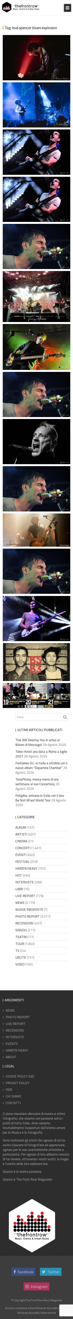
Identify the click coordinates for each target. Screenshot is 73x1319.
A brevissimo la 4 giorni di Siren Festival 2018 (36, 457)
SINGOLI (21, 930)
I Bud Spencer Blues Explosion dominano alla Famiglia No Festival (35, 624)
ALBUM (20, 827)
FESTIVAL (22, 861)
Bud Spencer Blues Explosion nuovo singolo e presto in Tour (35, 499)
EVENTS (12, 1043)
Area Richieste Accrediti (43, 1308)
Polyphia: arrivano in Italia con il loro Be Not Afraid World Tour (39, 798)
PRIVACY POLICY (17, 1083)
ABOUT (11, 1057)
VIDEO (20, 964)
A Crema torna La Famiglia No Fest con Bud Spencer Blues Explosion (37, 696)
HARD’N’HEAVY (17, 1050)
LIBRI (19, 889)
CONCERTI (23, 848)
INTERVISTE (24, 882)
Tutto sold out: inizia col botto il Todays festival (34, 310)
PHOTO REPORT (27, 916)
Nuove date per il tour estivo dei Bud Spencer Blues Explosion (37, 669)
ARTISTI (21, 834)
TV (17, 950)
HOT (18, 875)
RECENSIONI (24, 923)
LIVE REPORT (25, 895)
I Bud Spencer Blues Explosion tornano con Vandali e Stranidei (35, 205)
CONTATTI (13, 1102)
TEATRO (21, 936)
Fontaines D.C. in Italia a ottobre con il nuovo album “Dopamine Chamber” (41, 765)
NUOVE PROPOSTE (29, 909)
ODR (9, 1089)
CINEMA (21, 841)
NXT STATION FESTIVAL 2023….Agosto (31, 167)
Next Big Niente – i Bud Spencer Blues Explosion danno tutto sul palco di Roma (36, 64)
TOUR (19, 943)
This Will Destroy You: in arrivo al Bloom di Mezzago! (37, 742)
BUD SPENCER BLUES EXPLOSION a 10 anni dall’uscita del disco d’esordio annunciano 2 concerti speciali (37, 242)
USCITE (20, 957)
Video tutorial (48, 1313)
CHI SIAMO (13, 1096)
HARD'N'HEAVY (26, 868)
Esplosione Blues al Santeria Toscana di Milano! (37, 116)
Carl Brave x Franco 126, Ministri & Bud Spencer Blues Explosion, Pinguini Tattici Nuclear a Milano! (33, 338)
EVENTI (21, 854)
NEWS (19, 902)
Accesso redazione (16, 1308)
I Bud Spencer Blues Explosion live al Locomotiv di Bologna (37, 535)
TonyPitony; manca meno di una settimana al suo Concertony (37, 782)
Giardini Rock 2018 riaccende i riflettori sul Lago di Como (35, 405)
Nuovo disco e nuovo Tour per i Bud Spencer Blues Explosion (36, 582)
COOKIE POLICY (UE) (20, 1076)
